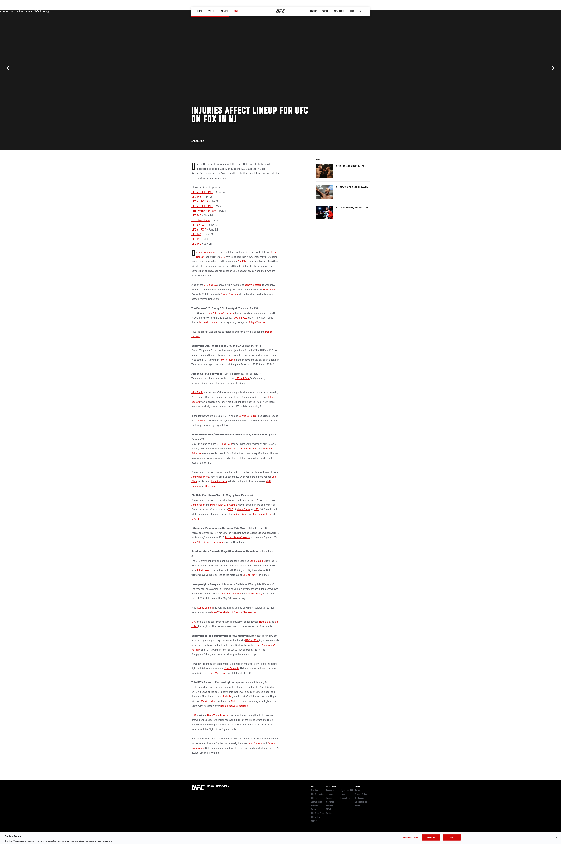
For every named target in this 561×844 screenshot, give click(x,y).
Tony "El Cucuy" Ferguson (220, 313)
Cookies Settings (410, 837)
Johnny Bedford (253, 285)
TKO (230, 509)
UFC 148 (196, 239)
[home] (280, 11)
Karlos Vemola (205, 607)
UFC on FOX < (242, 378)
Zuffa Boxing (339, 11)
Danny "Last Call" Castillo (223, 504)
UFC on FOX (210, 285)
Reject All (431, 837)
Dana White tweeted (218, 715)
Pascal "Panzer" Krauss (237, 537)
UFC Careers (316, 798)
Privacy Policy (361, 794)
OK (451, 837)
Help (342, 787)
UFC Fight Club (317, 813)
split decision (240, 514)
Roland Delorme (229, 294)
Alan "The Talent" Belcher (243, 448)
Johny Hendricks (200, 476)
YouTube (329, 806)
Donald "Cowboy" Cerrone (234, 706)
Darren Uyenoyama (205, 252)
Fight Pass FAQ (346, 790)
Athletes (224, 11)
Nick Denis (269, 289)
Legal (357, 787)
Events (199, 11)
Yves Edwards (231, 668)
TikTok (328, 809)
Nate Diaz (264, 621)
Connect (313, 11)
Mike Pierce (211, 486)
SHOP (352, 11)
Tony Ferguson (227, 359)
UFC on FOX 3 (199, 201)
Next (551, 68)
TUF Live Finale (200, 220)
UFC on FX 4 (198, 229)
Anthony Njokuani (262, 514)
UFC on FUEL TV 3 (202, 206)
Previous (9, 68)
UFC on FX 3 (198, 225)
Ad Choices (359, 798)
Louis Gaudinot (258, 561)
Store (313, 809)
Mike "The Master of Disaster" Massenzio (233, 612)
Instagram (330, 794)
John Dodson (255, 743)
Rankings (211, 11)
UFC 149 (196, 243)
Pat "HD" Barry (254, 593)
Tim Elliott (243, 261)
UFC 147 (196, 234)
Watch (325, 11)
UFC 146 (196, 215)
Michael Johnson (208, 322)
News (236, 11)
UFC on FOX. (240, 317)
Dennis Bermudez (248, 416)
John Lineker (203, 570)
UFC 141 (195, 518)
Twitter (329, 813)
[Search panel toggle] (360, 11)
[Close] (556, 837)
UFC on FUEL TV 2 (202, 192)
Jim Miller (227, 696)
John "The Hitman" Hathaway (207, 542)
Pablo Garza (201, 420)
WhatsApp (330, 802)
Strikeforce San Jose (204, 211)
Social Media (331, 787)
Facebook (330, 790)
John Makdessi (217, 673)
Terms (357, 790)
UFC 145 (196, 197)
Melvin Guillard (209, 701)
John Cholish (198, 504)
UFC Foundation (317, 794)
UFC (223, 257)
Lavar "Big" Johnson (230, 593)
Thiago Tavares (257, 322)
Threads (329, 798)
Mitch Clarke (243, 509)
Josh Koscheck (219, 481)
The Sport (315, 790)
